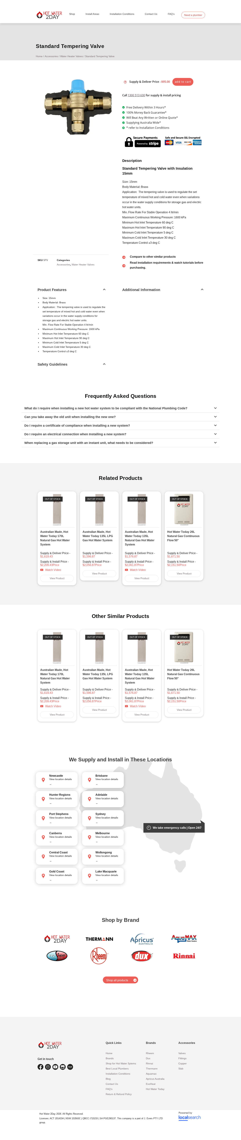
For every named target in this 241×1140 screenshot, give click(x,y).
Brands (110, 1058)
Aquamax (151, 1073)
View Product (57, 578)
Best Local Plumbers (117, 1068)
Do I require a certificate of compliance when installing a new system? (77, 425)
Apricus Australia (155, 1078)
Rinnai (149, 1063)
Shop (72, 14)
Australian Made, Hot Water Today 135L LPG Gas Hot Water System (98, 536)
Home (39, 56)
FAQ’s (171, 14)
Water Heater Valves (71, 56)
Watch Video (53, 569)
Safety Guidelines (52, 364)
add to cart (183, 81)
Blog (108, 1078)
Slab (180, 1068)
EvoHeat (150, 1084)
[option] (57, 538)
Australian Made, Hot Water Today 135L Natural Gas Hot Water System (139, 538)
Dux (148, 1058)
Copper (182, 1063)
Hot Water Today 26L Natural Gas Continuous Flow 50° (183, 536)
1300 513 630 (136, 95)
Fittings (182, 1058)
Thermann (152, 1068)
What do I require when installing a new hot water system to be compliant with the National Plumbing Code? (105, 408)
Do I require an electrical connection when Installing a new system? (75, 434)
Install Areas (92, 14)
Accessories (51, 56)
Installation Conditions (122, 14)
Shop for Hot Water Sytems (121, 1063)
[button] (72, 292)
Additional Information (141, 290)
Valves (182, 1053)
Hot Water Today (155, 1089)
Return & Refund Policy (119, 1094)
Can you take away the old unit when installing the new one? (70, 417)
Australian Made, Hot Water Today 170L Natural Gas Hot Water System (55, 538)
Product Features (52, 290)
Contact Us (151, 14)
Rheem (150, 1053)
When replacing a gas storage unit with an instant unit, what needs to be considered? (88, 443)
